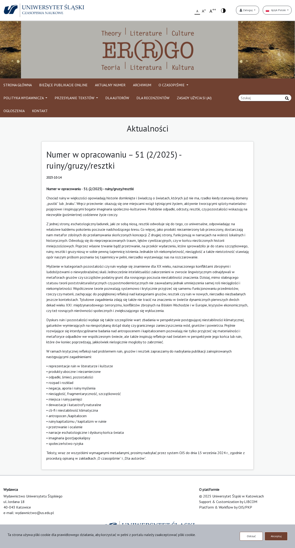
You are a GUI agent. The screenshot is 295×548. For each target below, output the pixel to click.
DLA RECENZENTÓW (152, 98)
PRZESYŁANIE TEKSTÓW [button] (75, 98)
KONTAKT (40, 110)
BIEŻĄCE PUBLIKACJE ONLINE (63, 85)
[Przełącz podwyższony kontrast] (223, 10)
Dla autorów (135, 458)
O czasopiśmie (109, 458)
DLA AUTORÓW (117, 98)
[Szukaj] (287, 98)
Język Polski (277, 10)
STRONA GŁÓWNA (17, 85)
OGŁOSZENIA (14, 110)
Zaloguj (247, 10)
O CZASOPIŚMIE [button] (172, 85)
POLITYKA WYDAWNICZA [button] (23, 98)
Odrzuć (251, 536)
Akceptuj (276, 536)
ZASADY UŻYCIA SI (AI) (194, 98)
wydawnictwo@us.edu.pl (34, 512)
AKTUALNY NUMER (110, 85)
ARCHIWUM (142, 85)
